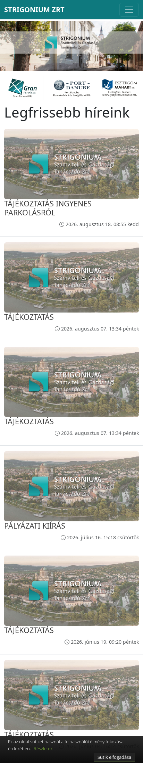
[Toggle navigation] (129, 10)
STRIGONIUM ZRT (34, 9)
